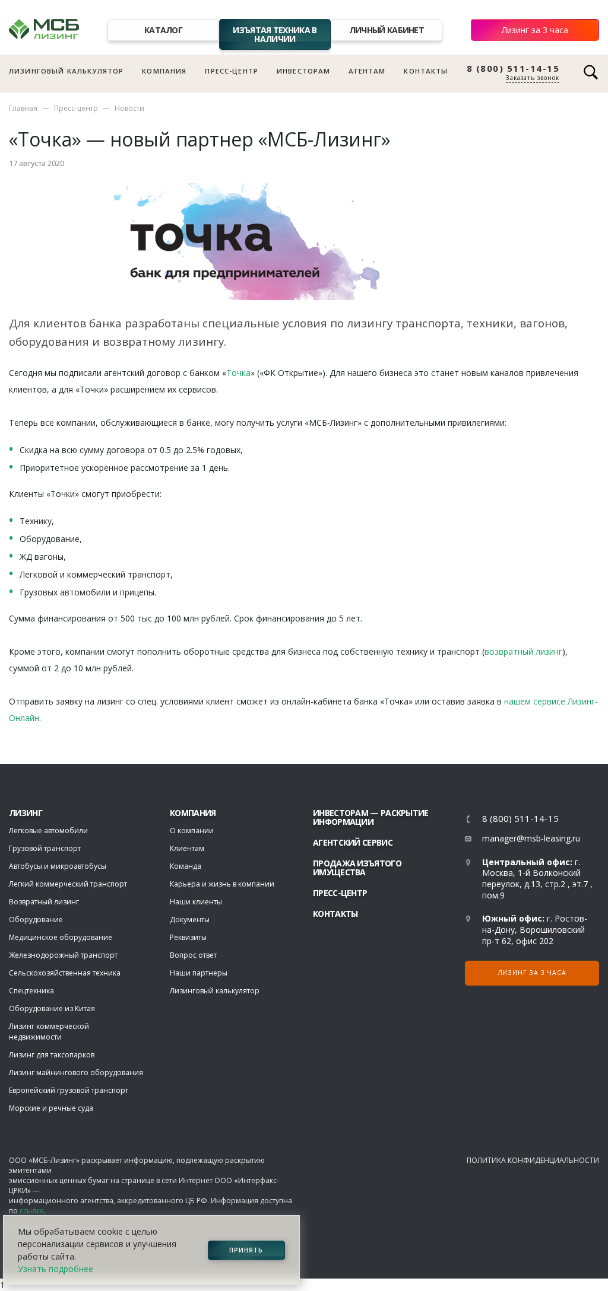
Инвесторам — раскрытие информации (371, 817)
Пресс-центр (231, 70)
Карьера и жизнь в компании (222, 884)
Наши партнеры (198, 973)
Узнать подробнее (55, 1268)
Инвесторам (304, 70)
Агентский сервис (352, 842)
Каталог (163, 30)
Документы (190, 919)
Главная (23, 108)
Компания (164, 70)
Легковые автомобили (48, 830)
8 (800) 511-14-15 (513, 68)
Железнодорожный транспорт (63, 955)
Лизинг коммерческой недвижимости (49, 1031)
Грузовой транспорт (45, 848)
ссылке (32, 1211)
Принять (246, 1250)
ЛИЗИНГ (25, 812)
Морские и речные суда (51, 1108)
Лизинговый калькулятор (66, 70)
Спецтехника (31, 991)
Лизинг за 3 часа (535, 30)
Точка (238, 372)
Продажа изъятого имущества (357, 868)
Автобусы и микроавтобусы (57, 866)
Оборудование (36, 919)
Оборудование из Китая (52, 1008)
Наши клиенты (196, 902)
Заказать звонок (532, 78)
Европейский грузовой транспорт (68, 1090)
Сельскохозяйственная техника (65, 973)
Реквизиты (188, 937)
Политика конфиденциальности (533, 1160)
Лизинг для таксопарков (51, 1055)
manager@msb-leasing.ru (531, 838)
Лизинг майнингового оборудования (76, 1072)
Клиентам (187, 848)
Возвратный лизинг (44, 902)
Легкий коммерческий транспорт (68, 884)
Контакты (426, 70)
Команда (185, 866)
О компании (192, 830)
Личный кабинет (386, 30)
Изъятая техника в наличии (274, 34)
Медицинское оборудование (60, 937)
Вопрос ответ (193, 955)
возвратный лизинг (523, 651)
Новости (129, 108)
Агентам (367, 70)
